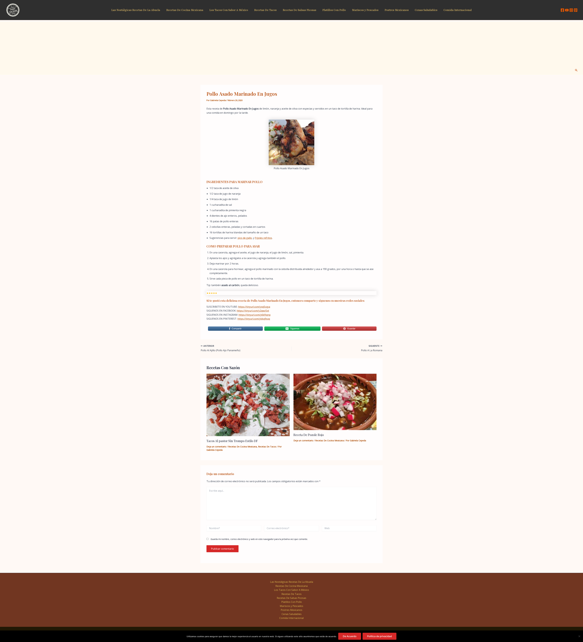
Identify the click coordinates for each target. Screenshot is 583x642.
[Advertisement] (291, 43)
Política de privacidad (379, 636)
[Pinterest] (576, 10)
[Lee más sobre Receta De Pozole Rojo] (335, 401)
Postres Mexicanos (397, 10)
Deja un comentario (216, 446)
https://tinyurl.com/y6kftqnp (255, 314)
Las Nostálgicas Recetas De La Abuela (135, 10)
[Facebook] (562, 10)
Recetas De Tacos (265, 10)
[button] (576, 70)
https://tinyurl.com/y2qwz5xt (253, 310)
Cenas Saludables (426, 10)
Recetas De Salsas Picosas (299, 10)
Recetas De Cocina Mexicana (184, 10)
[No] (579, 636)
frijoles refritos (263, 238)
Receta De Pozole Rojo (308, 435)
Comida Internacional (457, 10)
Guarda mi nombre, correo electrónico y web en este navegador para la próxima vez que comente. (259, 539)
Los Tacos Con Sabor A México (228, 10)
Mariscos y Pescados (365, 10)
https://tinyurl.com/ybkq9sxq (253, 318)
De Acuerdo (349, 636)
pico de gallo (245, 238)
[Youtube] (567, 10)
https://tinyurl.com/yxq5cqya (254, 306)
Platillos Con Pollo (334, 10)
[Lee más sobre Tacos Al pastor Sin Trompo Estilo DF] (248, 404)
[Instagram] (571, 10)
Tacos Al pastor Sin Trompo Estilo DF (232, 441)
